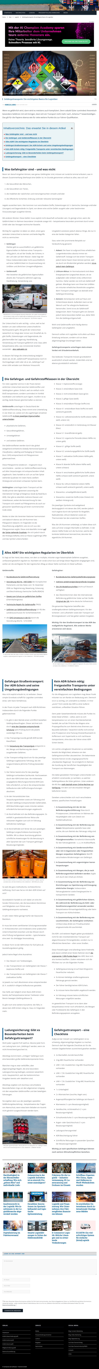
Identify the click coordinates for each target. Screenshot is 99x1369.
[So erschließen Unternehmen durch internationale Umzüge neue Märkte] (86, 1197)
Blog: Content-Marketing (75, 1331)
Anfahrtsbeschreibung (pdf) (10, 1336)
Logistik (94, 104)
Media (66, 13)
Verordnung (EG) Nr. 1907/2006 (19, 582)
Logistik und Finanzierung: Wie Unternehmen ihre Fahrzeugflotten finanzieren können (61, 1209)
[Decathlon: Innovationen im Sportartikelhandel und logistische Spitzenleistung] (37, 1197)
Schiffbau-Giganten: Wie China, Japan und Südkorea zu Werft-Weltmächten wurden (85, 1180)
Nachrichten (20, 13)
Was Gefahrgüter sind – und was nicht (21, 134)
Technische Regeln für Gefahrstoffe (20, 604)
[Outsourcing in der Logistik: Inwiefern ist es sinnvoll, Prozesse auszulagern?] (37, 1168)
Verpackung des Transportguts (22, 746)
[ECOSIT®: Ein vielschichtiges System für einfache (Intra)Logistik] (86, 1226)
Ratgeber (38, 1342)
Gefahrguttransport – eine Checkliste (20, 157)
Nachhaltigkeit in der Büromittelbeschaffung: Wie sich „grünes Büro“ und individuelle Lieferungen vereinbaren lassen (12, 1180)
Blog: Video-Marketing (74, 1335)
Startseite (8, 13)
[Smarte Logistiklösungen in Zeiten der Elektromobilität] (37, 1226)
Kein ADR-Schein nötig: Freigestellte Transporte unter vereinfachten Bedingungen (39, 149)
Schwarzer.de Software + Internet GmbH (15, 1367)
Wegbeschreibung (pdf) (9, 1348)
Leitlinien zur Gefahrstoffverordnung (21, 609)
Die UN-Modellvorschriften (67, 587)
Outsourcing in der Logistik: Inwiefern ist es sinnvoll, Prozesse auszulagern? (36, 1179)
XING (69, 1354)
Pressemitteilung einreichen (49, 13)
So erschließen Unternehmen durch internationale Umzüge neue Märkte (86, 1208)
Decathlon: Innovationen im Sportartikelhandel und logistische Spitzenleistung (37, 1209)
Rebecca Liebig (10, 105)
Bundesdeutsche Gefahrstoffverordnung (22, 577)
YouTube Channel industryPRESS (77, 1346)
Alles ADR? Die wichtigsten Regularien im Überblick (26, 142)
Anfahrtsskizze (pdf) (8, 1340)
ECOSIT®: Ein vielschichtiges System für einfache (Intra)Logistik (85, 1236)
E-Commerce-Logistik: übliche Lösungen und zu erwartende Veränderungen (61, 1237)
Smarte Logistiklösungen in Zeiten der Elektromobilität (37, 1235)
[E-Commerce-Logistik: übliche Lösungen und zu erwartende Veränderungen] (61, 1226)
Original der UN (62, 601)
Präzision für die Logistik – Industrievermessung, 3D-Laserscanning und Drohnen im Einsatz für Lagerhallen (61, 1180)
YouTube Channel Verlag (75, 1342)
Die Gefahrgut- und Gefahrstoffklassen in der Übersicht (28, 138)
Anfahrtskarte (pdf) (7, 1344)
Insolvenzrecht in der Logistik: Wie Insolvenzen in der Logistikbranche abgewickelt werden (12, 1209)
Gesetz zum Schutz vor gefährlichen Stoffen (24, 596)
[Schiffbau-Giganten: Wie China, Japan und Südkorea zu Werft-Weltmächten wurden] (86, 1168)
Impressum (5, 1332)
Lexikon (32, 13)
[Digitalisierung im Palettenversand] (13, 1226)
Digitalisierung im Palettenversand (11, 1233)
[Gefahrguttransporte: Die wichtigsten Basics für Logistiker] (49, 73)
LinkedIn (70, 1350)
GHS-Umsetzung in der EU (20, 618)
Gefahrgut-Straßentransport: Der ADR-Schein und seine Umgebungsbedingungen (39, 145)
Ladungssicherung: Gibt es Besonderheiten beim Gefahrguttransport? (34, 153)
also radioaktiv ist (20, 349)
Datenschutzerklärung (8, 1305)
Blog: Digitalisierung (74, 1339)
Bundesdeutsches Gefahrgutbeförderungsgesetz (75, 577)
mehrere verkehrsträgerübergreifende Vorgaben (75, 582)
